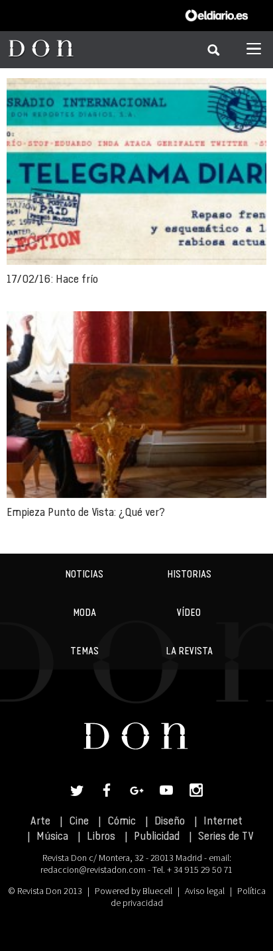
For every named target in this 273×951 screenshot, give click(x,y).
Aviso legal (205, 891)
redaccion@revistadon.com (93, 870)
